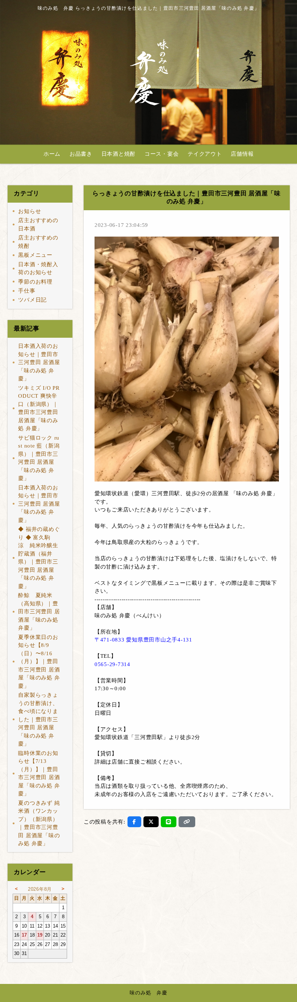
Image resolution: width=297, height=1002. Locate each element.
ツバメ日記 (32, 300)
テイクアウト (205, 154)
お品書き (81, 154)
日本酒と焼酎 (118, 154)
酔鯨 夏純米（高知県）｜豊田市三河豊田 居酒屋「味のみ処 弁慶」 (39, 611)
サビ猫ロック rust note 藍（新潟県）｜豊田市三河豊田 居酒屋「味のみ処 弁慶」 (38, 458)
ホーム (51, 154)
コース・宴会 (162, 154)
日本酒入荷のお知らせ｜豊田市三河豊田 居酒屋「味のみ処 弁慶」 (39, 362)
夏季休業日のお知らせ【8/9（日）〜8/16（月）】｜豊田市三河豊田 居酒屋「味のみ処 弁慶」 (39, 661)
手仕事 (26, 291)
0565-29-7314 (112, 664)
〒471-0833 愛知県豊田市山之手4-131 (143, 640)
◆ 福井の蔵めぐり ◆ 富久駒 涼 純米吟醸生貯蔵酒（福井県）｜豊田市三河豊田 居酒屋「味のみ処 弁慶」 (39, 557)
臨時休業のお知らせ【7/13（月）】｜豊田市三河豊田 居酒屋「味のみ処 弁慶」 (39, 773)
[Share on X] (151, 821)
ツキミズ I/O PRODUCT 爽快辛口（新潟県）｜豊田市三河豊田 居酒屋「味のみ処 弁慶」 (38, 408)
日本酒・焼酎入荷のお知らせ (38, 269)
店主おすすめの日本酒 (38, 224)
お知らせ (29, 211)
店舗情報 (242, 154)
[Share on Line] (168, 821)
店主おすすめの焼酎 (38, 242)
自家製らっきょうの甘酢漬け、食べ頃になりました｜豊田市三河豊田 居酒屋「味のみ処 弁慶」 (38, 719)
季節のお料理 (35, 282)
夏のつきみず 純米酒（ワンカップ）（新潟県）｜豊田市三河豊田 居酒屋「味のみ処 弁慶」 (39, 823)
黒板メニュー (35, 255)
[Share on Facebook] (134, 821)
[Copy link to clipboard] (187, 821)
